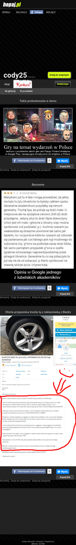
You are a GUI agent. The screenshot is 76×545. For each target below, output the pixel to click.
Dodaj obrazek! (28, 541)
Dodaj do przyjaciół (41, 170)
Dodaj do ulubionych (21, 170)
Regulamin (49, 541)
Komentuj (4, 170)
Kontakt (39, 541)
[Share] (29, 160)
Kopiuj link (65, 166)
